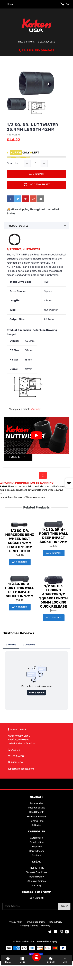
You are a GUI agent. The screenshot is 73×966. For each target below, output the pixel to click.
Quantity (12, 163)
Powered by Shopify (47, 941)
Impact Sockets (36, 807)
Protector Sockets (36, 816)
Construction (36, 842)
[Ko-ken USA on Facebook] (55, 932)
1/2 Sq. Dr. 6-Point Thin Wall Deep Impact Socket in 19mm (53, 536)
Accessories (36, 803)
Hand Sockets (36, 812)
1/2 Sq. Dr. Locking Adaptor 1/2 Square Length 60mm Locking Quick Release (53, 596)
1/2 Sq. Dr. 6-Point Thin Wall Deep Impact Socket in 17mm (19, 590)
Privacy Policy (36, 867)
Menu (10, 4)
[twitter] (17, 198)
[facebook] (10, 198)
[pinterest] (25, 198)
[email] (40, 198)
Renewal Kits (36, 821)
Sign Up (64, 906)
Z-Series (36, 825)
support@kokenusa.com (21, 768)
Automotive (36, 837)
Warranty (36, 409)
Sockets (36, 855)
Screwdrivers (36, 851)
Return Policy (36, 876)
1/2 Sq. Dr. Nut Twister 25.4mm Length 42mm (32, 127)
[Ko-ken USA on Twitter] (50, 932)
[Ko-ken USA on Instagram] (61, 932)
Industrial (37, 846)
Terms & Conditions (36, 872)
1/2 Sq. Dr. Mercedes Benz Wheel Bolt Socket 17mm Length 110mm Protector (19, 541)
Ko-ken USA (28, 941)
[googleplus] (33, 198)
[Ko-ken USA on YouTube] (67, 932)
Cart (67, 4)
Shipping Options (37, 881)
